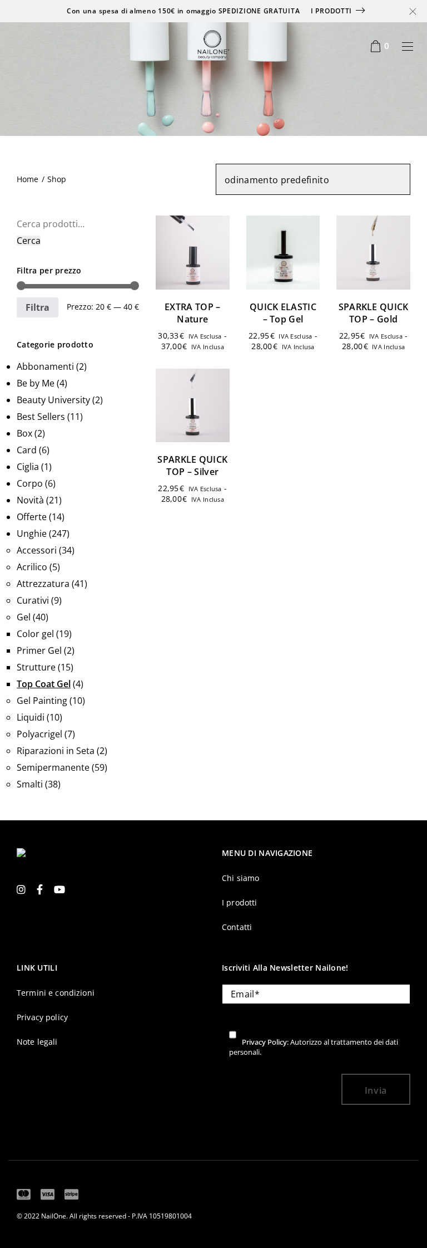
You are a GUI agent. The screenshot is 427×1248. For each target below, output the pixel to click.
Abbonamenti (45, 366)
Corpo (30, 483)
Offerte (32, 517)
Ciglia (28, 467)
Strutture (36, 667)
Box (24, 433)
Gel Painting (42, 700)
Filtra (37, 307)
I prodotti (331, 11)
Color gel (35, 634)
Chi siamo (240, 878)
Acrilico (32, 567)
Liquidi (30, 717)
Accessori (37, 550)
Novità (30, 500)
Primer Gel (39, 650)
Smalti (30, 784)
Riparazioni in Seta (56, 751)
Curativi (33, 600)
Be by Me (35, 383)
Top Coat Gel (44, 684)
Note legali (37, 1041)
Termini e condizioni (56, 992)
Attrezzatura (43, 583)
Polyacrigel (39, 734)
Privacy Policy (264, 1042)
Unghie (32, 533)
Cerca (29, 241)
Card (27, 450)
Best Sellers (41, 416)
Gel (24, 617)
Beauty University (53, 400)
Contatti (237, 927)
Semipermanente (53, 767)
